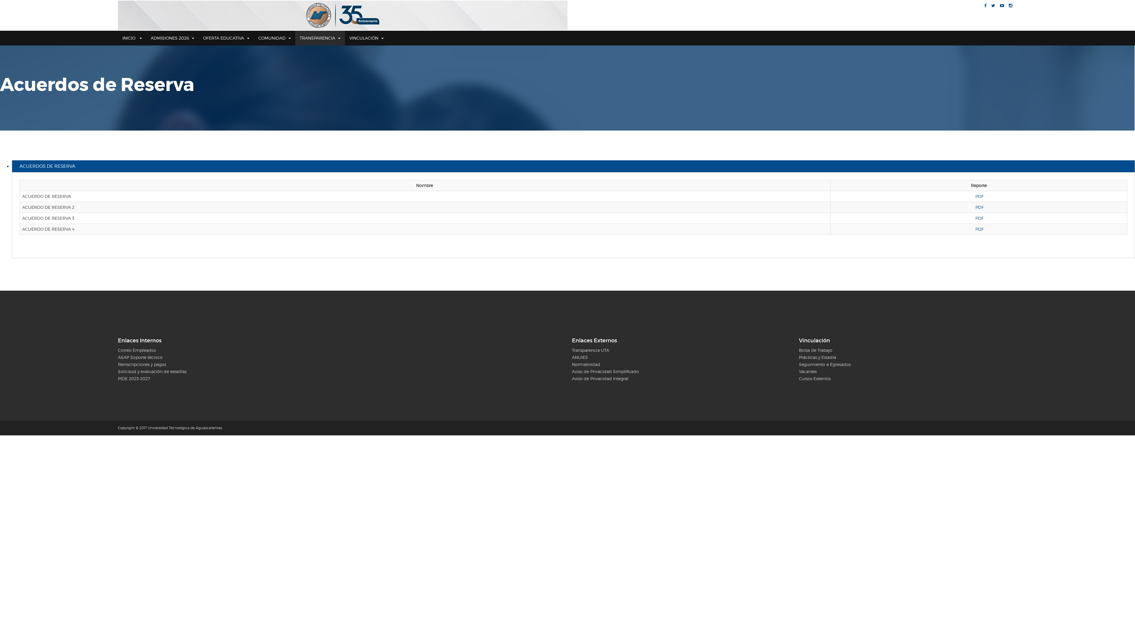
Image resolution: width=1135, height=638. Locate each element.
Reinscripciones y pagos (142, 364)
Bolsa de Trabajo (815, 350)
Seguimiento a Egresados (825, 364)
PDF (979, 196)
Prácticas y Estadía (817, 357)
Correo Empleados (137, 350)
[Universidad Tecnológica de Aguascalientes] (343, 15)
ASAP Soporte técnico (140, 357)
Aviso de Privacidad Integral (600, 378)
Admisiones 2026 (170, 37)
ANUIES (580, 357)
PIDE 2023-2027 (134, 378)
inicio (129, 37)
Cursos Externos (815, 378)
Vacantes (808, 371)
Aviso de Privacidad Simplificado (605, 371)
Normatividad (586, 364)
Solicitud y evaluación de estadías (152, 371)
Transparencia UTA (590, 350)
